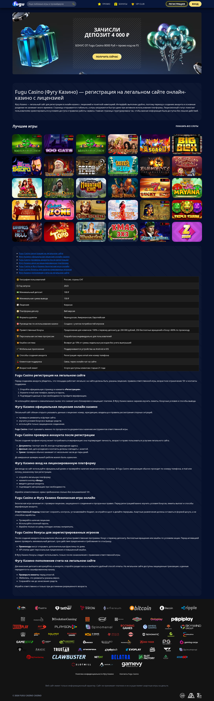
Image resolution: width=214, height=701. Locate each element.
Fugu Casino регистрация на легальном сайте (41, 253)
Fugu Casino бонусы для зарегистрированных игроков (45, 269)
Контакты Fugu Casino (129, 674)
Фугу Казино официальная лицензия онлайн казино (44, 256)
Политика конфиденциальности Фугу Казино (94, 674)
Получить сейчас (107, 56)
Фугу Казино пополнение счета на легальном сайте (44, 272)
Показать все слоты (187, 126)
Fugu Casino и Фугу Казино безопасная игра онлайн (44, 266)
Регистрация (177, 3)
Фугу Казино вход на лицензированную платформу (44, 263)
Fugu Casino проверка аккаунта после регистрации (43, 260)
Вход (195, 3)
